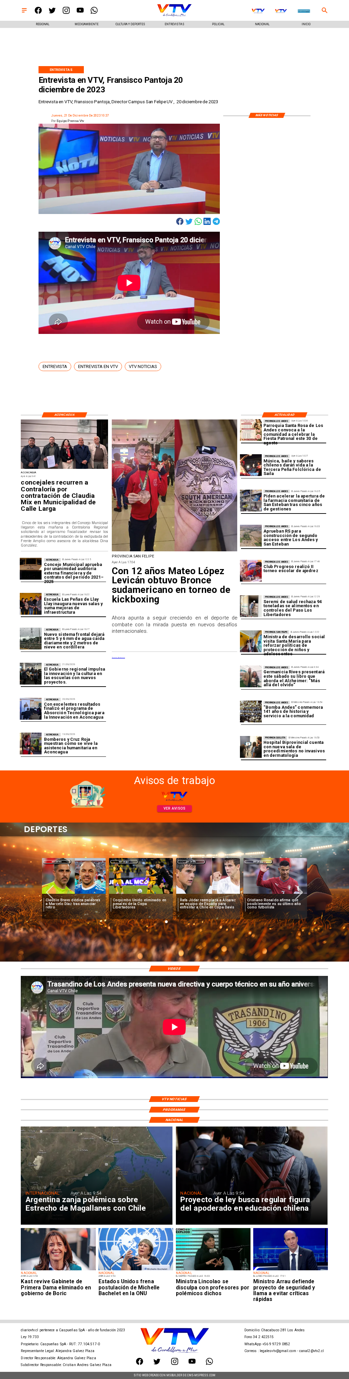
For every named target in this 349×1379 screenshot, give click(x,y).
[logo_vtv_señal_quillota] (281, 11)
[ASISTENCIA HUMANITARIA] (31, 744)
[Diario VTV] (24, 13)
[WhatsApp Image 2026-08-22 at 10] (31, 604)
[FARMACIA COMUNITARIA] (251, 500)
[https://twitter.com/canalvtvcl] (52, 13)
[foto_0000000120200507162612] (31, 569)
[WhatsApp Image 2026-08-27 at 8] (251, 641)
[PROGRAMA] (31, 709)
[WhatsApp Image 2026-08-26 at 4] (251, 606)
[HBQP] (251, 747)
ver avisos (175, 808)
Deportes (57, 862)
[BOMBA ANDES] (251, 712)
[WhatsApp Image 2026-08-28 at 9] (64, 468)
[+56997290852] (94, 13)
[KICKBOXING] (175, 551)
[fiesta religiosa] (251, 430)
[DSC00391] (31, 674)
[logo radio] (303, 11)
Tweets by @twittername (118, 657)
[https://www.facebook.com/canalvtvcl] (38, 13)
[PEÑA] (251, 465)
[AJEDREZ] (251, 571)
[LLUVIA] (31, 639)
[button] (55, 366)
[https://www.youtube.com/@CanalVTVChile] (80, 13)
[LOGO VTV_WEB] (174, 16)
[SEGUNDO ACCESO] (251, 536)
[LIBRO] (251, 677)
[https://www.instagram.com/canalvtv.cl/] (66, 13)
